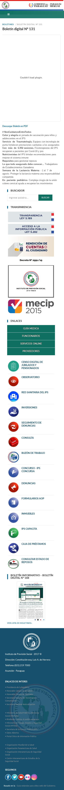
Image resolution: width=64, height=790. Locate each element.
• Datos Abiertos (12, 733)
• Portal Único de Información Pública (20, 736)
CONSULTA (28, 438)
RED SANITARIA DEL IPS (35, 392)
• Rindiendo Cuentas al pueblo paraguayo (22, 719)
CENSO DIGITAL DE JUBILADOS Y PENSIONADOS (32, 365)
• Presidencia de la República (17, 687)
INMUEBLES (28, 514)
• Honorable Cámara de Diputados (19, 694)
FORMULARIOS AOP (33, 498)
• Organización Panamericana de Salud (21, 748)
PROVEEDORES (31, 351)
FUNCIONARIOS (31, 336)
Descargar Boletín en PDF (15, 126)
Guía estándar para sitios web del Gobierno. (36, 786)
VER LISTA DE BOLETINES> (19, 623)
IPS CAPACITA (29, 529)
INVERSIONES (29, 407)
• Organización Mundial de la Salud (19, 745)
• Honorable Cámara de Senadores (19, 691)
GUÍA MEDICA (31, 328)
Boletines (8, 24)
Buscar (45, 197)
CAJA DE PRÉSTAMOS (34, 544)
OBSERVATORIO (31, 377)
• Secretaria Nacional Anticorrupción (20, 704)
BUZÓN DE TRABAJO (33, 453)
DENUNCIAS (28, 483)
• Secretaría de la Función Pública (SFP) (21, 729)
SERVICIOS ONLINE (31, 344)
